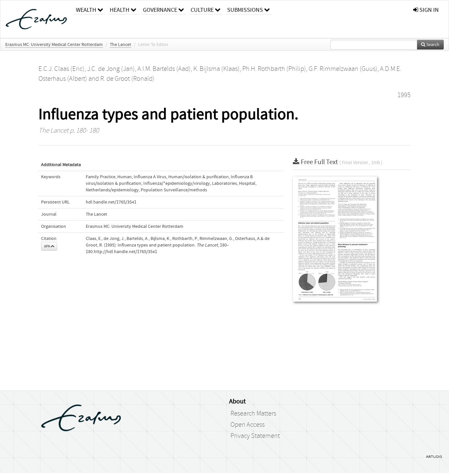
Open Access (247, 425)
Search (432, 44)
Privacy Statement (255, 436)
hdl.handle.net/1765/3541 (111, 202)
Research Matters (253, 414)
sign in (428, 10)
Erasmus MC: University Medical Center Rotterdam (54, 44)
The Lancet (120, 44)
